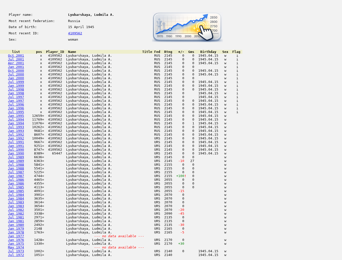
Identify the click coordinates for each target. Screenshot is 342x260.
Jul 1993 (16, 127)
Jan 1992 (16, 138)
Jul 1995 (16, 112)
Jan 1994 (16, 123)
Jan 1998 (16, 93)
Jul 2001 (16, 59)
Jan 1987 (16, 176)
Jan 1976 (16, 240)
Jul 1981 (16, 217)
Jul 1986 (16, 180)
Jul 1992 (16, 134)
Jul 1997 (16, 97)
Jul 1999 (16, 82)
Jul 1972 (16, 255)
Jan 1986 (16, 183)
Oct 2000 (16, 70)
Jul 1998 (16, 89)
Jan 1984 (16, 198)
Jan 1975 (16, 243)
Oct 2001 (16, 55)
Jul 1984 (16, 195)
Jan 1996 (16, 108)
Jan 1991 (16, 146)
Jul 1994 (16, 119)
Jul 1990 (16, 149)
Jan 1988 (16, 168)
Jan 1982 (16, 213)
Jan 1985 (16, 191)
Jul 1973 (16, 251)
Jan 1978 (16, 232)
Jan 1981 (16, 221)
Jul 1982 (16, 210)
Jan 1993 (16, 131)
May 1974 (16, 247)
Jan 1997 (16, 101)
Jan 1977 (16, 236)
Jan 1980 (16, 225)
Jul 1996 (16, 104)
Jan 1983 (16, 206)
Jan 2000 (16, 78)
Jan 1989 (16, 161)
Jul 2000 (16, 74)
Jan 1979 (16, 228)
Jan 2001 (16, 67)
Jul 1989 (16, 157)
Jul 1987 (16, 172)
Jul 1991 (16, 142)
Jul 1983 (16, 202)
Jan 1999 (16, 86)
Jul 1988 (16, 164)
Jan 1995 (16, 116)
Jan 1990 (16, 153)
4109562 (75, 33)
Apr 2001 (16, 63)
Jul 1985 (16, 187)
